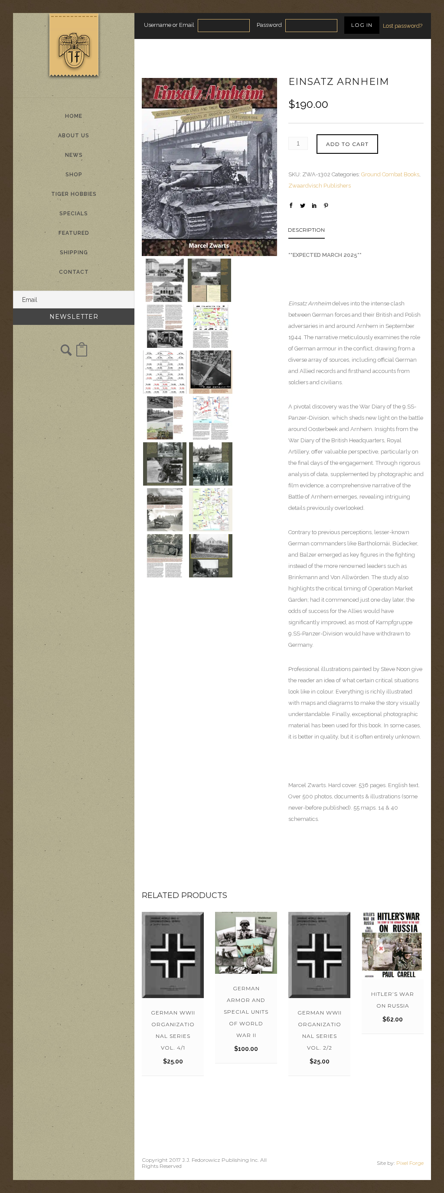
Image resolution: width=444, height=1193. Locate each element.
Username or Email (169, 25)
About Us (73, 136)
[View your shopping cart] (82, 353)
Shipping (74, 253)
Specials (73, 214)
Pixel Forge (410, 1163)
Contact (74, 272)
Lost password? (402, 26)
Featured (74, 233)
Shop (73, 175)
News (74, 155)
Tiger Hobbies (74, 194)
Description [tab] (306, 230)
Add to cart (347, 144)
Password (269, 25)
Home (73, 116)
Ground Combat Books (390, 174)
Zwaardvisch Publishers (319, 185)
